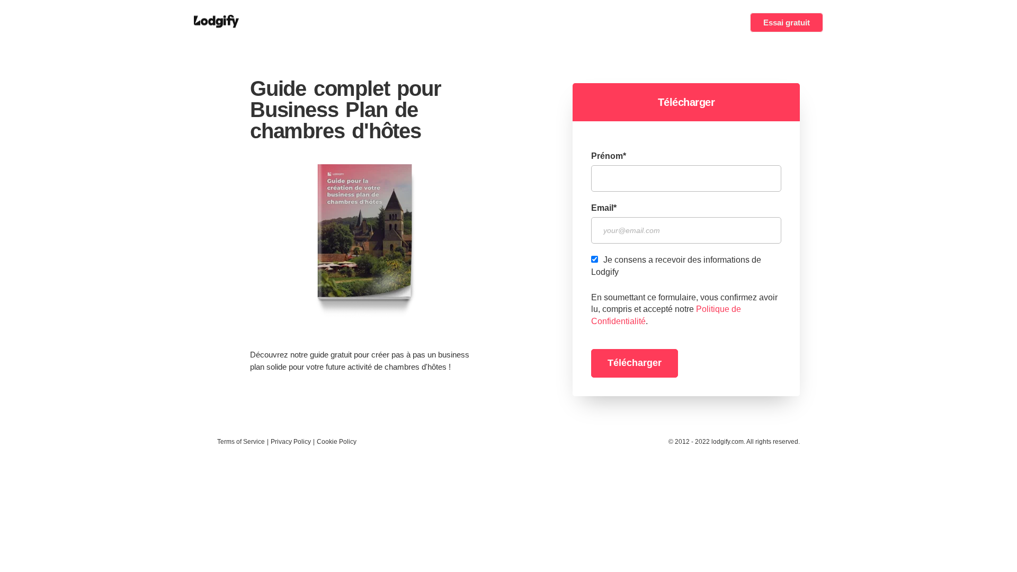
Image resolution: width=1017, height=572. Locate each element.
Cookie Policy (336, 441)
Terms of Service (241, 441)
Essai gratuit (786, 22)
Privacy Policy (291, 441)
